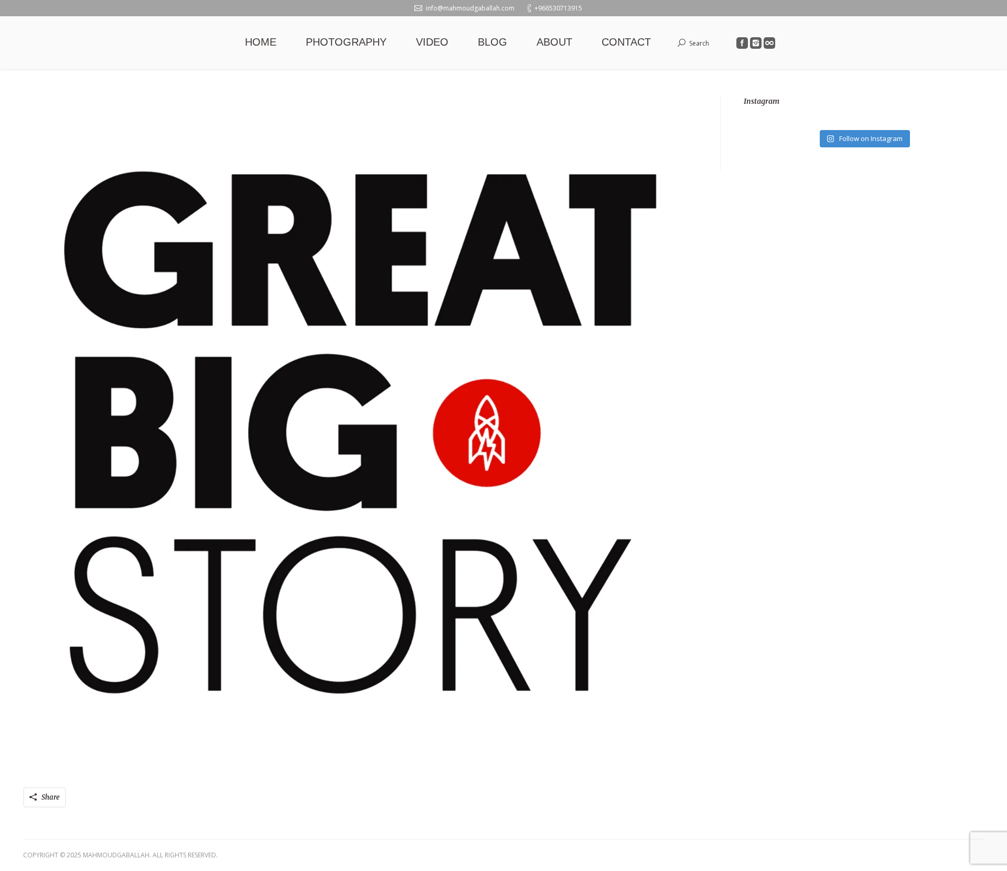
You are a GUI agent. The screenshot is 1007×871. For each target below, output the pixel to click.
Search (699, 43)
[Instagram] (756, 43)
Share (50, 797)
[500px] (769, 43)
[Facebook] (742, 43)
